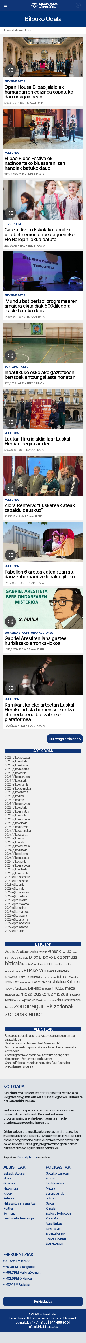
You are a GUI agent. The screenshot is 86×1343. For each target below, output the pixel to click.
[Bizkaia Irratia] (43, 5)
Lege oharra (17, 1318)
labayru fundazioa (16, 988)
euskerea (11, 977)
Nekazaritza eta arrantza (19, 1203)
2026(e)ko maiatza (17, 769)
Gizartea (9, 1183)
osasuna (19, 1000)
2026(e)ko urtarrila (16, 784)
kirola (52, 981)
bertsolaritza (21, 957)
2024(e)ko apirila (15, 861)
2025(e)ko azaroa (16, 792)
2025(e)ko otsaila (16, 823)
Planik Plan (52, 1218)
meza (58, 987)
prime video (31, 1000)
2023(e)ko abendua (17, 877)
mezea (61, 994)
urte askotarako (47, 1000)
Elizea (7, 1178)
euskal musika (63, 964)
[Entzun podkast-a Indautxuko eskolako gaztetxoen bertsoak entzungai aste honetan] (10, 355)
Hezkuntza (10, 1188)
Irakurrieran (25, 982)
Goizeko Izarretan (57, 1173)
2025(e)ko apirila (15, 815)
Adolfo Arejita (15, 951)
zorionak (64, 1006)
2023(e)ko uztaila (16, 896)
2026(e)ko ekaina (16, 765)
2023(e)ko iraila (14, 888)
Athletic (43, 952)
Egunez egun (54, 1243)
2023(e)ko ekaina (16, 900)
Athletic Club (59, 951)
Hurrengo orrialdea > (65, 739)
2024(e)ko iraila (14, 842)
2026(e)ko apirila (15, 773)
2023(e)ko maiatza (17, 904)
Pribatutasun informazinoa (44, 1318)
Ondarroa (19, 1278)
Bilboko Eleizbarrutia (58, 957)
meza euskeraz (37, 994)
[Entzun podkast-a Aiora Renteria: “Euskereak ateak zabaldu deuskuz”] (10, 488)
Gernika (73, 977)
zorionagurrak (33, 1006)
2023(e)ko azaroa (16, 881)
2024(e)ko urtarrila (16, 873)
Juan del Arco (39, 982)
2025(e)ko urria (14, 796)
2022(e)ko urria (14, 931)
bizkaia (13, 963)
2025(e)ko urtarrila (16, 827)
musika (74, 994)
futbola (62, 976)
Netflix (9, 1000)
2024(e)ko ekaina (16, 854)
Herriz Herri (12, 982)
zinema (70, 1000)
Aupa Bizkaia (54, 1223)
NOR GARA (13, 1086)
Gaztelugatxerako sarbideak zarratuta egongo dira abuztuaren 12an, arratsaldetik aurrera (37, 1057)
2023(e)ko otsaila (16, 915)
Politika (8, 1208)
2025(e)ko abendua (18, 788)
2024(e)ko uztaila (16, 850)
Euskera (33, 970)
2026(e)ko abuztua (17, 757)
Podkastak (58, 1167)
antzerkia (32, 952)
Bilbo (33, 957)
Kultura (50, 1178)
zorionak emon (24, 1014)
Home (7, 30)
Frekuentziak (18, 1254)
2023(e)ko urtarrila (16, 919)
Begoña (75, 952)
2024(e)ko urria (14, 838)
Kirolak (7, 1193)
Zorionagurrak (55, 1193)
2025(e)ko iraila (14, 800)
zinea (60, 999)
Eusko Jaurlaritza (28, 977)
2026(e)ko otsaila (16, 780)
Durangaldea (21, 1267)
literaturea (46, 988)
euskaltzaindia (14, 971)
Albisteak (14, 1167)
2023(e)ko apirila (15, 907)
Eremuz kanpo (55, 1233)
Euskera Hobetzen (56, 971)
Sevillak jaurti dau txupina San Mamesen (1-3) (33, 1043)
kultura (61, 982)
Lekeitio (34, 988)
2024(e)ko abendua (18, 830)
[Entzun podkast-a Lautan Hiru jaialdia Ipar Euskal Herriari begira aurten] (10, 422)
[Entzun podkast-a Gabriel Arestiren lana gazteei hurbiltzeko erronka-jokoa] (10, 621)
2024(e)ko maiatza (17, 858)
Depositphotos (27, 1157)
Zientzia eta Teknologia (18, 1218)
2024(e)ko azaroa (16, 834)
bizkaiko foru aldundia (34, 964)
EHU (50, 964)
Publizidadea (43, 1301)
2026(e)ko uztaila (16, 761)
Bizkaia (18, 1261)
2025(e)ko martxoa (17, 819)
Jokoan (50, 1198)
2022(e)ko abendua (17, 923)
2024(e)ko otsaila (16, 869)
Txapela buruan (56, 1238)
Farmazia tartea (47, 977)
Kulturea (73, 981)
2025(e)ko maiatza (17, 811)
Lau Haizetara (55, 1183)
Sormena (9, 1213)
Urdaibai (18, 1284)
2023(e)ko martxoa (17, 911)
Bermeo (9, 957)
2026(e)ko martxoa (17, 776)
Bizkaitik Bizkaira (13, 1173)
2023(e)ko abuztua (17, 892)
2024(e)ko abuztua (17, 846)
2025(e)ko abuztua (17, 804)
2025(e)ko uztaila (16, 807)
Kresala (50, 1208)
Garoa (50, 1203)
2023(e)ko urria (14, 884)
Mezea (50, 1188)
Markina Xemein (23, 1272)
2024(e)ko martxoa (17, 865)
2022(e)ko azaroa (16, 927)
